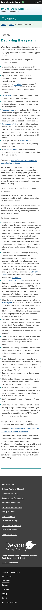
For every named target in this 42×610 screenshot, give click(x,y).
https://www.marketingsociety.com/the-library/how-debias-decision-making (20, 430)
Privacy (4, 593)
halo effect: (18, 84)
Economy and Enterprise (11, 502)
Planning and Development (11, 525)
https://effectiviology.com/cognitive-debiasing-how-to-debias (19, 161)
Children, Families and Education (13, 489)
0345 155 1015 (7, 576)
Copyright (5, 589)
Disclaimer (5, 581)
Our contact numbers (10, 562)
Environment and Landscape (12, 507)
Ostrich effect (7, 95)
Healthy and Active (8, 511)
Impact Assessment (14, 9)
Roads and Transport (9, 530)
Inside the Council (8, 516)
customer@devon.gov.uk (11, 572)
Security (5, 598)
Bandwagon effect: (9, 124)
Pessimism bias (8, 110)
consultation (16, 277)
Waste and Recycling (9, 534)
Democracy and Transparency (13, 498)
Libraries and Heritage (10, 520)
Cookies (5, 585)
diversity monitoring (15, 280)
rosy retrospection (12, 149)
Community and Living (10, 493)
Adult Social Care (8, 484)
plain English (7, 302)
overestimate (24, 140)
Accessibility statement (10, 602)
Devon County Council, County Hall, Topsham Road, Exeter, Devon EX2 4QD (19, 556)
